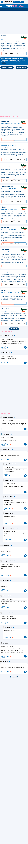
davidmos (5, 449)
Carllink (7, 627)
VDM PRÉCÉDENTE (7, 67)
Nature (3, 290)
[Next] (17, 677)
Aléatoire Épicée (21, 9)
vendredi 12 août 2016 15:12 (9, 516)
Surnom (3, 36)
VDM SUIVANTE (21, 67)
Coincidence (5, 227)
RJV (4, 661)
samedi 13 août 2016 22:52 (9, 630)
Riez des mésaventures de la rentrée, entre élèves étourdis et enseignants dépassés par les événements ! (14, 61)
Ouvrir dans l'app (18, 1)
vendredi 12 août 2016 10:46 (9, 483)
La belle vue (5, 121)
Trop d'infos (5, 249)
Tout (2, 9)
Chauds (3, 207)
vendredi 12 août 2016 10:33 (7, 564)
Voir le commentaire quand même (9, 571)
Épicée (13, 9)
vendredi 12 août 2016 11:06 (7, 665)
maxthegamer (6, 561)
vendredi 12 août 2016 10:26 (7, 356)
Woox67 (5, 352)
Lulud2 (4, 580)
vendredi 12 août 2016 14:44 (9, 500)
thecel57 (5, 545)
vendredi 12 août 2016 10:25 (7, 339)
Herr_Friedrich (6, 335)
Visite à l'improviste (7, 186)
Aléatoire (8, 9)
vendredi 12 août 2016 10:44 (7, 584)
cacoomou (5, 613)
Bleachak (7, 497)
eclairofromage (9, 528)
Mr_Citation (8, 464)
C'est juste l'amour (6, 309)
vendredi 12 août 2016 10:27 (7, 549)
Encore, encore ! (14, 328)
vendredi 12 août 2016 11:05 (7, 646)
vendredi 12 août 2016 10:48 (7, 616)
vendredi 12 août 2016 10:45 (7, 599)
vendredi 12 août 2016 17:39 (9, 531)
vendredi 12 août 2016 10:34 (9, 467)
